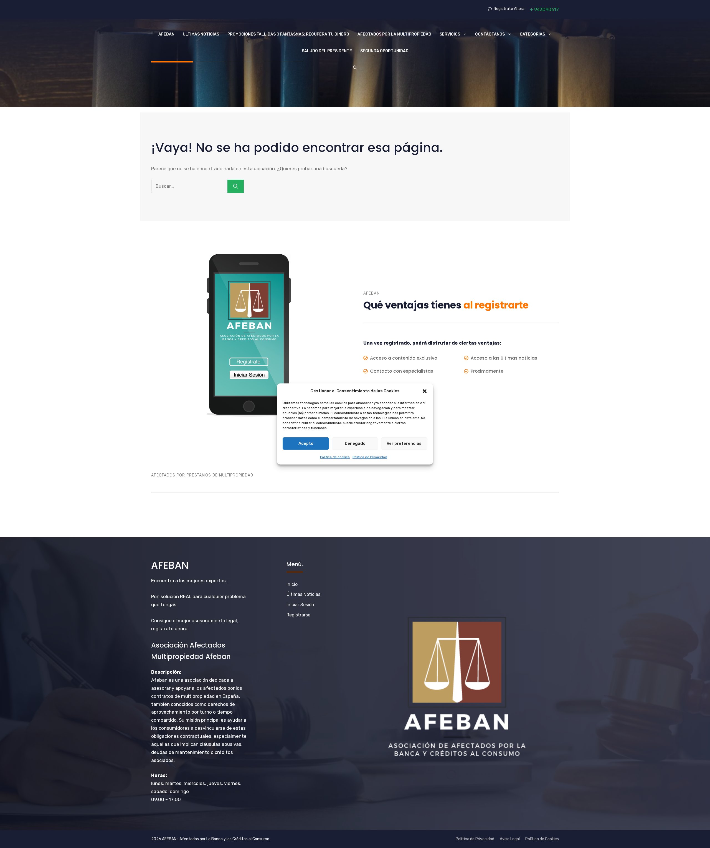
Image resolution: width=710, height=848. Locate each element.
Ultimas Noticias (201, 34)
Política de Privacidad (370, 457)
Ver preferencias (404, 443)
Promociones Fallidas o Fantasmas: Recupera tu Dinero (288, 34)
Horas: (159, 775)
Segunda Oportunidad (384, 51)
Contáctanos (490, 34)
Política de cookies (335, 457)
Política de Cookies (542, 839)
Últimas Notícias (303, 594)
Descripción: (166, 672)
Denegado (355, 443)
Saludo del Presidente (327, 51)
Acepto (305, 443)
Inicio (292, 584)
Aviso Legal (510, 839)
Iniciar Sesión (300, 604)
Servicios (450, 34)
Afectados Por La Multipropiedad (394, 34)
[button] (424, 391)
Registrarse (298, 615)
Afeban (166, 34)
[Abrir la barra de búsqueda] (355, 67)
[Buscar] (235, 186)
